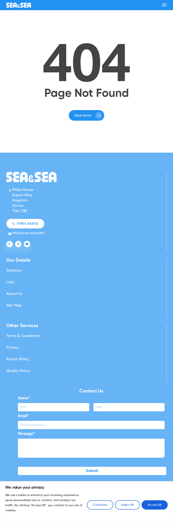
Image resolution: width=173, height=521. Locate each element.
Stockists (14, 270)
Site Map (14, 305)
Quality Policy (18, 371)
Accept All (155, 504)
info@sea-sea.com (28, 233)
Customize (100, 504)
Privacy (12, 348)
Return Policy (17, 359)
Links (10, 282)
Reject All (127, 504)
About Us (14, 294)
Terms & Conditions (23, 336)
